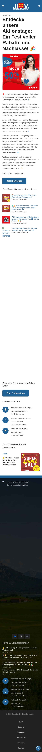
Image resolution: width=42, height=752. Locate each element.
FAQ (21, 722)
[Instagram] (21, 636)
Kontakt (21, 727)
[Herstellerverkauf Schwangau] (6, 410)
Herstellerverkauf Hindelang (21, 418)
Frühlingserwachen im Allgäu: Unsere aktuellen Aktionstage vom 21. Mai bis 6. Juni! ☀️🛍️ (25, 219)
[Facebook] (14, 636)
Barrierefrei (21, 743)
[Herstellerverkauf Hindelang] (6, 420)
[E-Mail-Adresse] (27, 636)
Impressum (21, 732)
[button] (2, 6)
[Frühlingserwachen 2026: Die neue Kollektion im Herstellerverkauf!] (6, 303)
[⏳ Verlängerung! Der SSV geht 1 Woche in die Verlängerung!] (6, 198)
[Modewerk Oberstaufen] (6, 431)
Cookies (21, 748)
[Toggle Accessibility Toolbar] (38, 748)
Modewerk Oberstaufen (19, 429)
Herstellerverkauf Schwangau (21, 407)
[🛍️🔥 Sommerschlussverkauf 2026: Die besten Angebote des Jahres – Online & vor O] (6, 208)
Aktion (5, 454)
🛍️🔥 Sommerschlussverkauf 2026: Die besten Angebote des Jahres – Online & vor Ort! (25, 207)
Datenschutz (21, 737)
